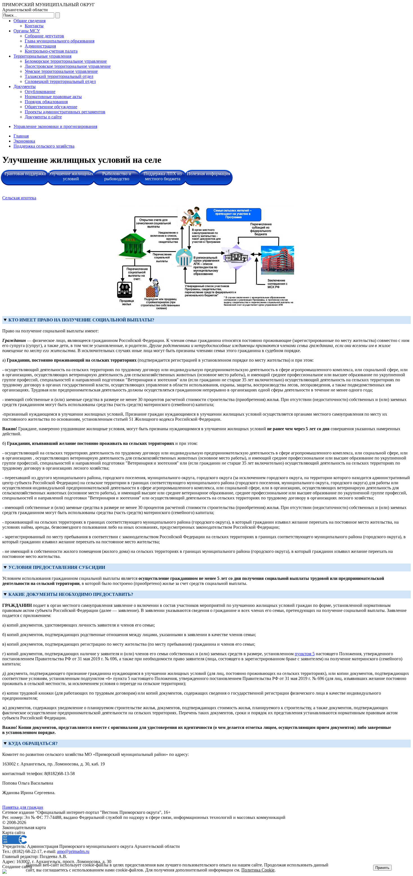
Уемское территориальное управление (61, 71)
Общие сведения (29, 20)
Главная (21, 136)
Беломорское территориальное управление (66, 61)
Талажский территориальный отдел (59, 76)
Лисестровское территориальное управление (68, 66)
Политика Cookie (257, 870)
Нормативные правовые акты (53, 96)
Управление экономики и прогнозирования (55, 126)
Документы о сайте (43, 116)
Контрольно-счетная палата (51, 51)
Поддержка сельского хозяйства (43, 146)
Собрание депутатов (44, 35)
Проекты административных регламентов (65, 111)
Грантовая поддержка (25, 173)
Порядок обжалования (46, 101)
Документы (24, 86)
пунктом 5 (305, 653)
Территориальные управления (42, 56)
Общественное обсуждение (51, 106)
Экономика (24, 141)
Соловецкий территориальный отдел (60, 81)
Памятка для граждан (22, 807)
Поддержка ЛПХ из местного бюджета (162, 176)
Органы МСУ (26, 30)
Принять (382, 868)
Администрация (40, 46)
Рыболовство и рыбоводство (116, 176)
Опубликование (40, 91)
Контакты (34, 25)
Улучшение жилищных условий (71, 176)
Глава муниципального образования (59, 41)
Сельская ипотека (19, 197)
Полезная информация (208, 173)
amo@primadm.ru (73, 851)
